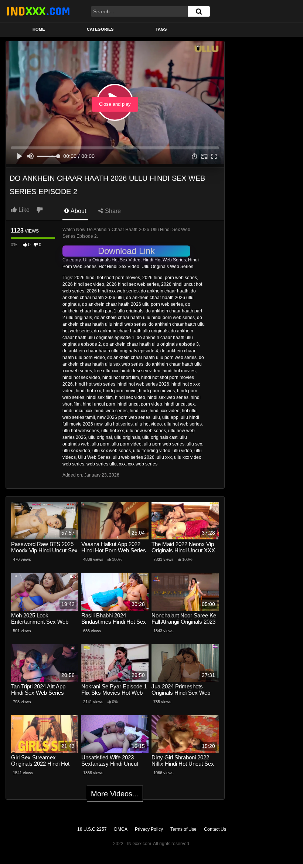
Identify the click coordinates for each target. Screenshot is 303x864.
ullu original (100, 437)
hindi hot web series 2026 (143, 384)
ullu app (170, 417)
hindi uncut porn (99, 404)
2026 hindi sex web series (132, 284)
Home (39, 29)
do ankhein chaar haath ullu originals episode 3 (151, 344)
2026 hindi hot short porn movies (107, 277)
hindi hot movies (179, 370)
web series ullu (101, 464)
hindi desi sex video (140, 370)
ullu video (182, 450)
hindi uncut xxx (77, 410)
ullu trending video (151, 450)
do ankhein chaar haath (164, 291)
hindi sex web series (167, 397)
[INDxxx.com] (38, 11)
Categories (100, 29)
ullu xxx (164, 457)
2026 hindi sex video (83, 284)
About (77, 211)
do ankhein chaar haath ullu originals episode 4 (110, 350)
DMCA (120, 829)
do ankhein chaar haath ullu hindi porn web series (144, 317)
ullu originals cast (159, 437)
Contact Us (215, 829)
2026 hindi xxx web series (112, 291)
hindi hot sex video (81, 377)
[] (199, 11)
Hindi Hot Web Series (164, 259)
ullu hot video (148, 424)
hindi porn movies (157, 390)
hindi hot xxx (88, 390)
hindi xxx (138, 410)
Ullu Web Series (94, 457)
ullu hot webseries (80, 430)
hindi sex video (130, 397)
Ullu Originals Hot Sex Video (111, 259)
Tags (161, 29)
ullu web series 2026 (133, 457)
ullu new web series (146, 430)
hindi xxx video (165, 410)
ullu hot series (119, 424)
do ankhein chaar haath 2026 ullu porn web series (132, 304)
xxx (122, 464)
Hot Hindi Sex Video (119, 266)
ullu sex (194, 444)
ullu (156, 417)
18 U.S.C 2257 (92, 829)
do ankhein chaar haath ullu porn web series (152, 357)
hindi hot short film (120, 377)
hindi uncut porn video (140, 404)
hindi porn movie (120, 390)
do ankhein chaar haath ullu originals (131, 330)
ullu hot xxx (112, 430)
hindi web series (111, 410)
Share (112, 211)
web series (73, 464)
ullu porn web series (164, 444)
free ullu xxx (106, 370)
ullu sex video (76, 450)
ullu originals (127, 437)
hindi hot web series (95, 384)
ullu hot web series (183, 424)
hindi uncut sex (179, 404)
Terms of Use (183, 829)
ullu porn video (127, 444)
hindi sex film (99, 397)
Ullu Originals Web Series (167, 266)
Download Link (126, 251)
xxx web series (142, 464)
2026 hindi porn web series (169, 277)
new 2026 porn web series (123, 417)
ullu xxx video (187, 457)
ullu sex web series (111, 450)
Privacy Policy (149, 829)
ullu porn (100, 444)
